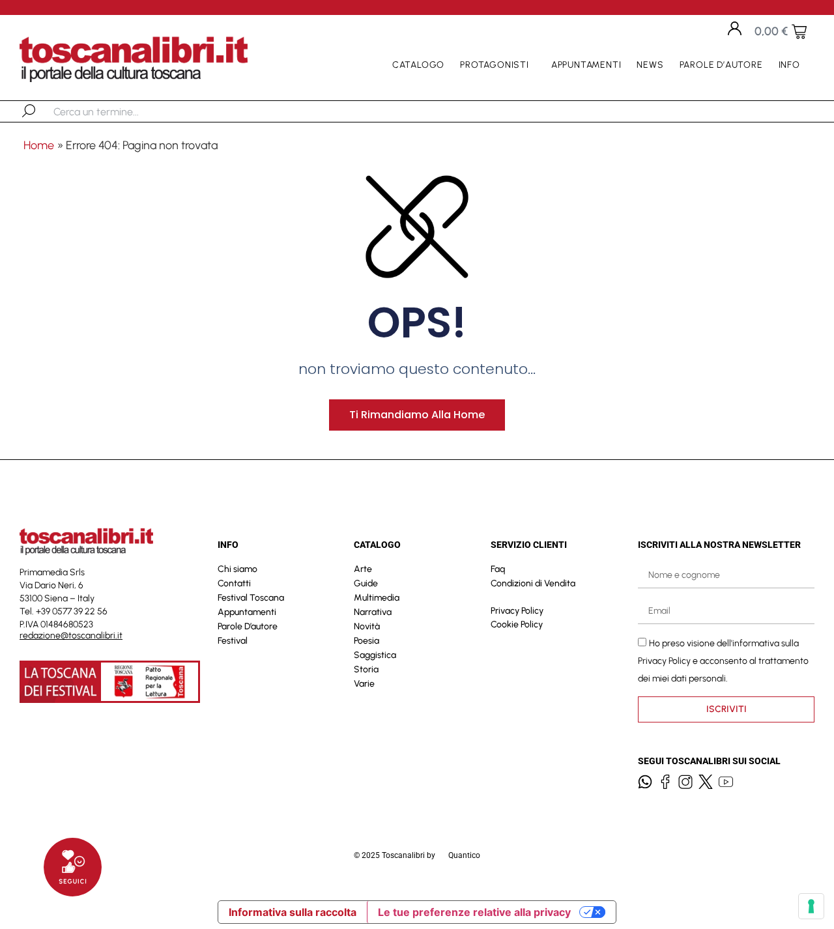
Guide (366, 583)
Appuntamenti (586, 64)
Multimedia (376, 597)
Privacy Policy (517, 610)
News (650, 64)
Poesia (366, 640)
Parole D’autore (721, 64)
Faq (498, 569)
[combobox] (121, 111)
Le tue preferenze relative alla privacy (474, 912)
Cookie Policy (517, 624)
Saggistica (375, 655)
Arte (363, 569)
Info (789, 64)
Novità (367, 626)
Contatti (234, 583)
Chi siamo (237, 569)
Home (38, 145)
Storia (366, 669)
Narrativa (373, 612)
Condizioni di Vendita (533, 583)
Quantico (464, 855)
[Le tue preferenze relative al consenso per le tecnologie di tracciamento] (811, 906)
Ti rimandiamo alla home (417, 414)
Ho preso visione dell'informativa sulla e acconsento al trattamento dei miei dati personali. (723, 661)
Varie (364, 683)
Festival (233, 640)
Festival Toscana (251, 597)
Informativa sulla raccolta (292, 912)
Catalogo (418, 64)
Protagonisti (494, 64)
